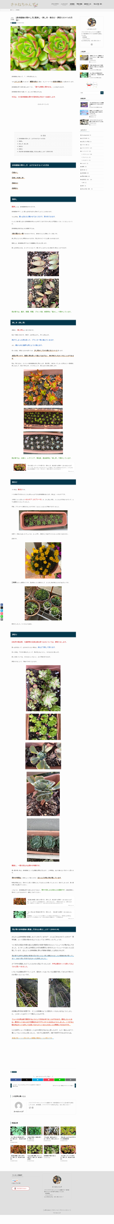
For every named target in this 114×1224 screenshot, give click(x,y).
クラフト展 (85, 144)
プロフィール (55, 1210)
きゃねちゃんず (18, 1111)
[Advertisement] (43, 116)
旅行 (84, 185)
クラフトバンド (87, 154)
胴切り (21, 149)
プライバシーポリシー (65, 1210)
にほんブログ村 (16, 1183)
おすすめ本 (85, 138)
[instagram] (33, 1108)
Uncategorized (86, 135)
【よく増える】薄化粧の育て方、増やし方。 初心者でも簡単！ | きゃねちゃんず (49, 912)
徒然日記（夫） (87, 179)
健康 (84, 166)
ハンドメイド (86, 151)
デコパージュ (86, 157)
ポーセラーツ (86, 160)
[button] (15, 1079)
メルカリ (85, 163)
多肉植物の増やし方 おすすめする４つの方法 (32, 138)
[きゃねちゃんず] (24, 4)
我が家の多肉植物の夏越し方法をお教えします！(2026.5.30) (36, 151)
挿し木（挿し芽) (23, 144)
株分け (21, 146)
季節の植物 (86, 176)
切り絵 (84, 169)
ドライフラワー (87, 148)
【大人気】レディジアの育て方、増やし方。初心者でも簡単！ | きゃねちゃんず (49, 465)
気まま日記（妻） (87, 189)
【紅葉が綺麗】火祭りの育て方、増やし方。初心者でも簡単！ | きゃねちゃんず (49, 899)
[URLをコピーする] (70, 1079)
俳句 (84, 182)
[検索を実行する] (102, 92)
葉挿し (21, 141)
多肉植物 (14, 22)
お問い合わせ (47, 1210)
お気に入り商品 (86, 141)
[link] (30, 1108)
